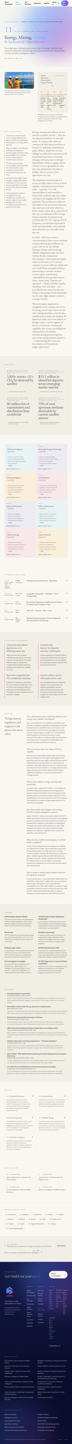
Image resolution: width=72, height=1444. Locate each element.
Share (65, 1440)
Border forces (42, 1421)
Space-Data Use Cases (30, 1314)
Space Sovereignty (9, 3)
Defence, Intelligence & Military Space (16, 1376)
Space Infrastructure (36, 1224)
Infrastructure (55, 1219)
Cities (42, 1219)
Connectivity (11, 1214)
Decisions (30, 1323)
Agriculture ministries (11, 1424)
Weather (9, 1219)
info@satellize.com (54, 1346)
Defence (21, 1219)
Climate (60, 1214)
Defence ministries (10, 1414)
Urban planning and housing (46, 1427)
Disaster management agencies (48, 1417)
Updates (46, 3)
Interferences (31, 1295)
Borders (32, 1219)
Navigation (24, 1214)
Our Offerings (28, 3)
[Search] (58, 3)
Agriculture (37, 1214)
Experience (37, 3)
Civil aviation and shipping (46, 1430)
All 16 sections (61, 1246)
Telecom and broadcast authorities (15, 1430)
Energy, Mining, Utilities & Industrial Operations (19, 1387)
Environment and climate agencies (48, 1424)
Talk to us (64, 3)
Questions (30, 1320)
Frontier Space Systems (14, 1228)
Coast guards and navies (12, 1421)
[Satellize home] (9, 1292)
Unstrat (40, 1319)
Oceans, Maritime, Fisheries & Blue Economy (51, 1366)
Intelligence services (11, 1417)
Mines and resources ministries (14, 1427)
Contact (40, 1304)
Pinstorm (41, 1322)
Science (52, 1224)
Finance (9, 1224)
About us (54, 3)
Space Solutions (19, 3)
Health (21, 1224)
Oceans (49, 1214)
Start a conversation (56, 1275)
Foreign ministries (43, 1414)
